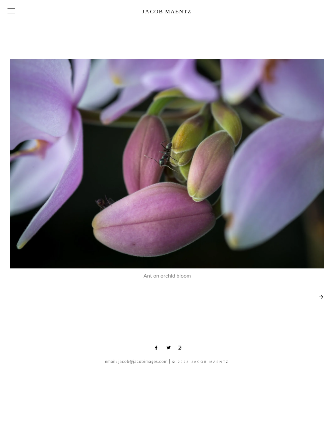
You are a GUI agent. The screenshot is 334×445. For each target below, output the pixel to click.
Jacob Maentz (166, 11)
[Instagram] (181, 349)
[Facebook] (158, 349)
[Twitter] (169, 349)
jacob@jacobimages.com (143, 362)
